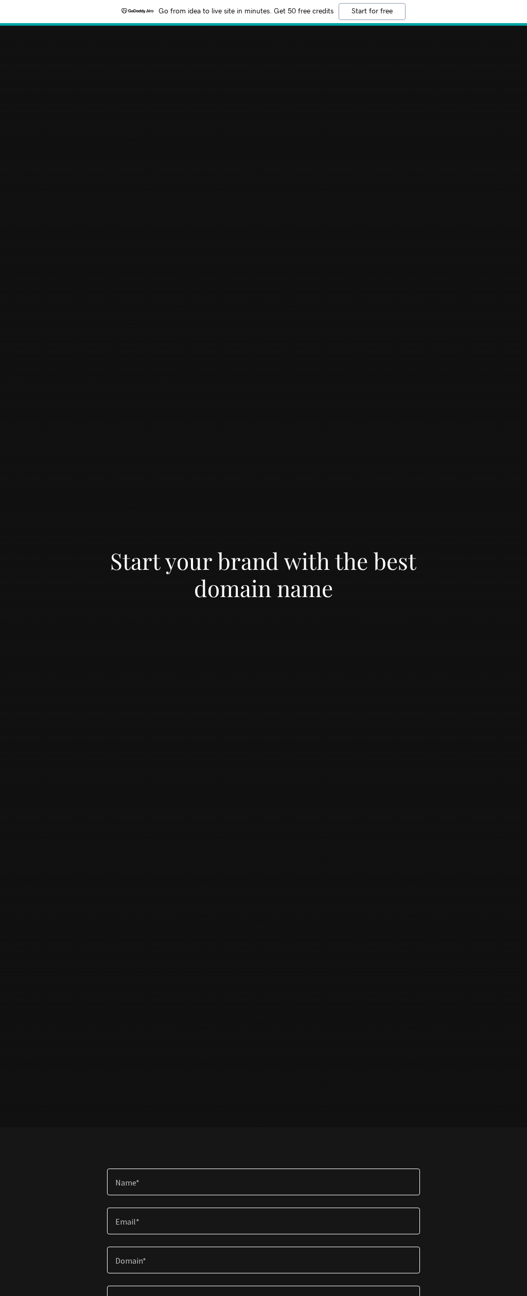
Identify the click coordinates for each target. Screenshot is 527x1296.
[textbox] (263, 1182)
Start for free (372, 11)
